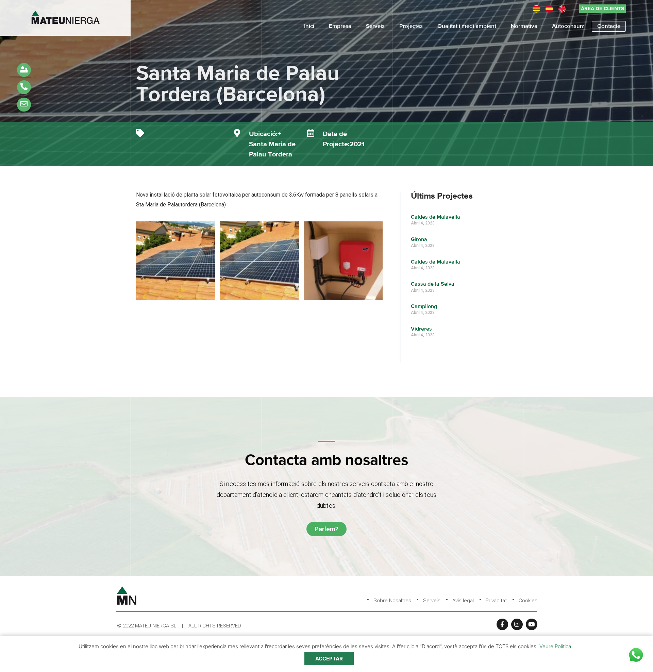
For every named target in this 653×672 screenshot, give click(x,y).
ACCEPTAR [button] (329, 658)
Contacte (608, 26)
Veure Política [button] (555, 646)
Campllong (424, 306)
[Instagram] (517, 624)
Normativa (524, 26)
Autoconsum (568, 26)
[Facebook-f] (502, 624)
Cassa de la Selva (432, 284)
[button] (602, 8)
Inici (309, 26)
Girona (419, 239)
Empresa (340, 26)
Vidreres (421, 329)
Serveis (375, 26)
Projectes (411, 26)
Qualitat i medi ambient (466, 26)
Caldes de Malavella (435, 217)
